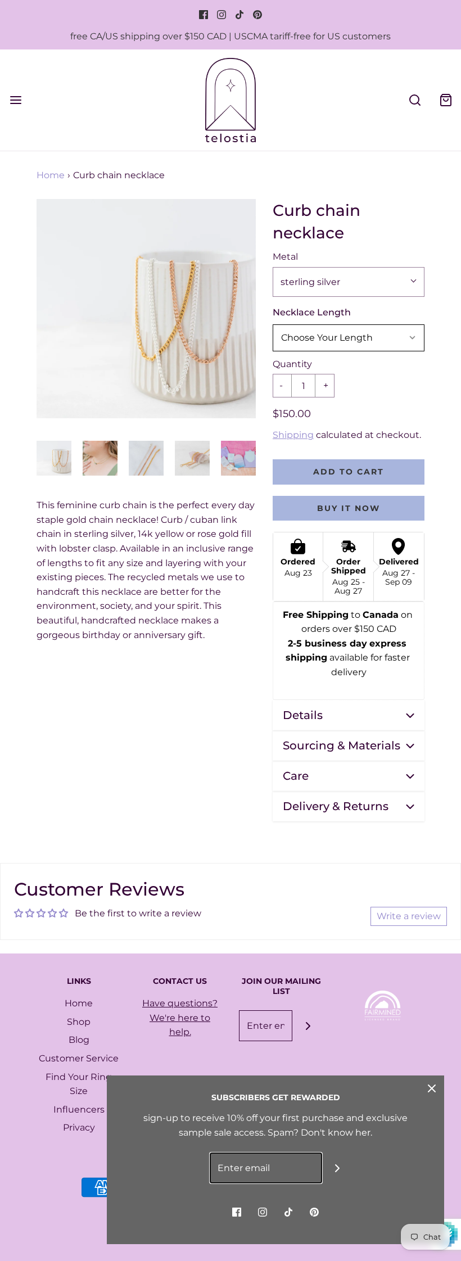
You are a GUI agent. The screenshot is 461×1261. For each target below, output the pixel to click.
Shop (79, 1021)
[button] (54, 458)
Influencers (79, 1109)
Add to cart (348, 472)
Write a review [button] (409, 916)
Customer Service (79, 1058)
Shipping (293, 435)
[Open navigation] (15, 99)
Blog (79, 1039)
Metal (285, 256)
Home (51, 175)
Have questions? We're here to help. (180, 1017)
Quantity (292, 364)
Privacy (79, 1127)
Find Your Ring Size (79, 1084)
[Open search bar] (414, 99)
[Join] (307, 1025)
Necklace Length (312, 312)
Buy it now (348, 508)
